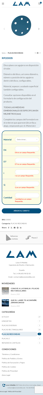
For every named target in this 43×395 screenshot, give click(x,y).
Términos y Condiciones (11, 354)
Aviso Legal (6, 375)
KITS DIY (5, 317)
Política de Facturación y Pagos (13, 363)
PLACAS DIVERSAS (9, 325)
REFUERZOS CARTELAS (11, 343)
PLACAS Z (6, 338)
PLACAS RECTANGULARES (12, 330)
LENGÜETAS (6, 321)
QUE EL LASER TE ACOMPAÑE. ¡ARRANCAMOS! (24, 301)
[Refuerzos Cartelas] (12, 238)
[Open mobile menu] (3, 3)
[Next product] (40, 53)
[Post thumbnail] (5, 291)
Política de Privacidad (10, 371)
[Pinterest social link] (17, 227)
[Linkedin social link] (20, 227)
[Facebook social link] (8, 227)
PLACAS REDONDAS (15, 53)
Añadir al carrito (21, 211)
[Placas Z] (31, 238)
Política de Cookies (9, 367)
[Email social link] (14, 227)
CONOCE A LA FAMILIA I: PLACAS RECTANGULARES (25, 289)
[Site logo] (21, 3)
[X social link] (11, 227)
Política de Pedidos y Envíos (12, 358)
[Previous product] (35, 53)
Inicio (4, 53)
